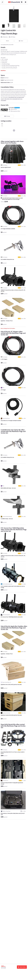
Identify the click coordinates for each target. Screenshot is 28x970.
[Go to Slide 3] (13, 25)
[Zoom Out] (2, 126)
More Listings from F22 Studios (8, 328)
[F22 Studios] (4, 110)
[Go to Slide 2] (8, 25)
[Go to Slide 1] (3, 25)
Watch (7, 40)
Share (22, 40)
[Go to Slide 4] (19, 25)
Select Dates (23, 967)
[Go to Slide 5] (24, 25)
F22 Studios (11, 107)
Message (8, 116)
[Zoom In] (2, 124)
